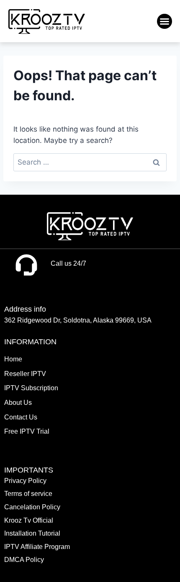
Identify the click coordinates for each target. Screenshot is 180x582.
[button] (164, 21)
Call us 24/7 (68, 263)
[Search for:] (90, 162)
